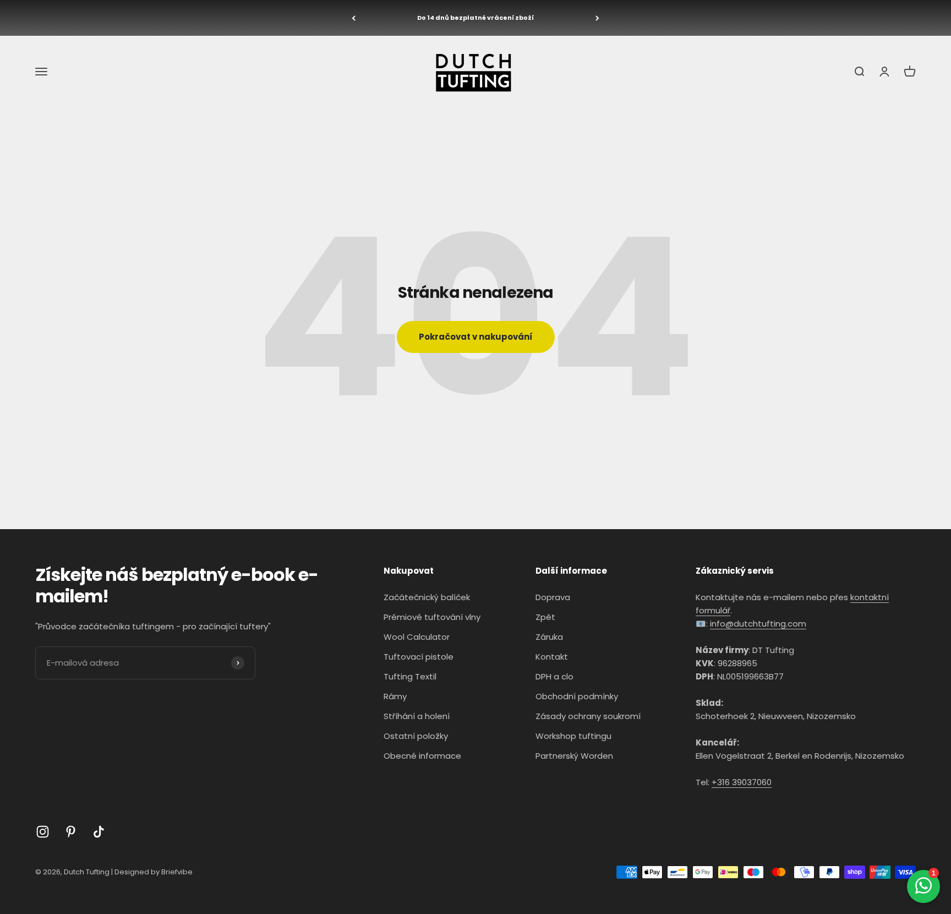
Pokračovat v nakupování (476, 336)
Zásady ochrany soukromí (588, 716)
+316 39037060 (742, 782)
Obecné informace (422, 755)
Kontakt (551, 656)
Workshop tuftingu (573, 736)
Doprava (552, 597)
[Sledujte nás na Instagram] (42, 831)
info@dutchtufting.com (758, 623)
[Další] (597, 18)
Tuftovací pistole (418, 656)
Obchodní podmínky (576, 696)
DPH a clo (554, 676)
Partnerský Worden (574, 755)
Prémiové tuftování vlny (432, 617)
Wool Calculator (417, 637)
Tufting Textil (410, 676)
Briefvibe (177, 872)
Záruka (549, 637)
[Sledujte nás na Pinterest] (70, 831)
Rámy (395, 696)
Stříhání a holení (417, 716)
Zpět (545, 617)
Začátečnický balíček (427, 597)
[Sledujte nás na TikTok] (98, 831)
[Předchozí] (354, 18)
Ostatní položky (416, 736)
